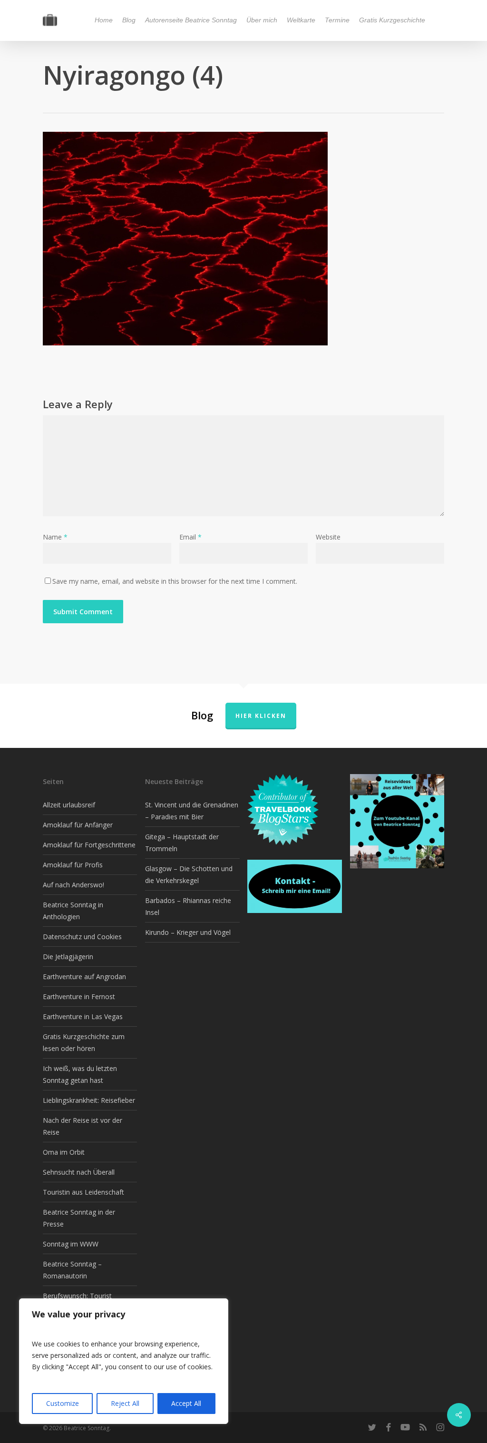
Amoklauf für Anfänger (78, 824)
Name (55, 536)
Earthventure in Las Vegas (83, 1016)
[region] (123, 1361)
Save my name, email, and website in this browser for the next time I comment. (174, 581)
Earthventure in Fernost (79, 996)
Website (328, 536)
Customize (62, 1403)
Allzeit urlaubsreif (69, 804)
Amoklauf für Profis (73, 864)
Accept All (186, 1403)
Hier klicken (260, 716)
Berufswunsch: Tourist (77, 1295)
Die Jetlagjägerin (68, 956)
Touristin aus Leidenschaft (83, 1192)
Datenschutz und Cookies (82, 936)
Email (190, 536)
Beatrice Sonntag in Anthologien (73, 910)
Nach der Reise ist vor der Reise (82, 1126)
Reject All (125, 1403)
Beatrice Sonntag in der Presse (79, 1217)
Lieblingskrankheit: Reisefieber (89, 1100)
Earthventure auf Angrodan (84, 976)
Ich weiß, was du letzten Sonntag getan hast (80, 1074)
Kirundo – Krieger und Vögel (188, 932)
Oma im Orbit (64, 1152)
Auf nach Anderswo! (73, 884)
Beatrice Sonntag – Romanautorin (72, 1269)
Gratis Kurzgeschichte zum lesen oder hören (84, 1042)
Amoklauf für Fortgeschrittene (89, 844)
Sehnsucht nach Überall (79, 1172)
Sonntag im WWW (70, 1243)
